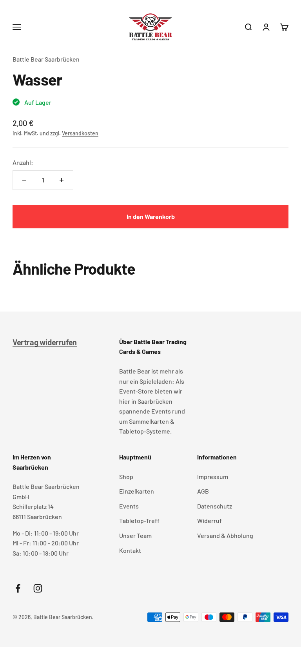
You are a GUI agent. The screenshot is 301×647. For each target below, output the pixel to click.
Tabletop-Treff (139, 520)
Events (129, 506)
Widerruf (209, 520)
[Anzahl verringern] (24, 180)
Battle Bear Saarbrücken (46, 59)
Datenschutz (214, 506)
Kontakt (130, 550)
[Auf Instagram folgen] (38, 588)
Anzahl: (23, 162)
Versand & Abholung (225, 535)
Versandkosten (80, 133)
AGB (203, 491)
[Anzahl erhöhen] (61, 180)
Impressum (212, 476)
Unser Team (135, 535)
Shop (126, 476)
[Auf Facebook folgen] (18, 588)
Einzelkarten (136, 491)
